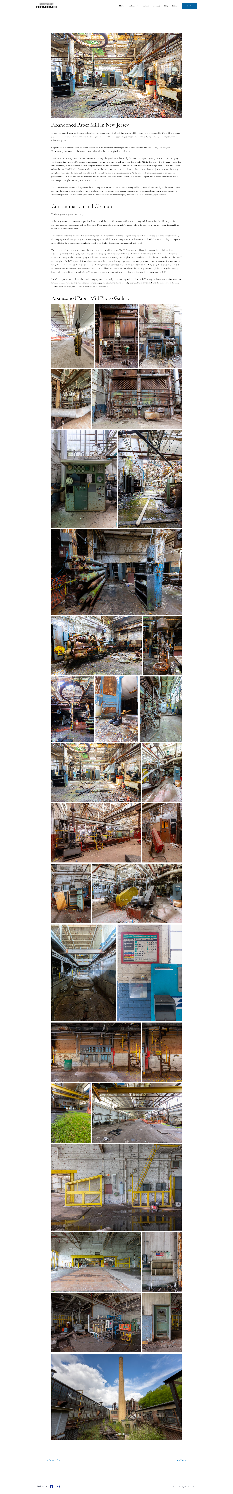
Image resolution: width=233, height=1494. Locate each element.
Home (121, 5)
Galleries (132, 5)
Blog (166, 5)
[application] (137, 5)
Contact (156, 5)
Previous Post (53, 1460)
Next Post (181, 1460)
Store (174, 5)
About (146, 5)
